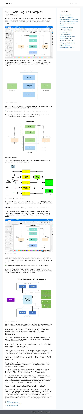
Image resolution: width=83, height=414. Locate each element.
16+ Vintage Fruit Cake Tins (67, 47)
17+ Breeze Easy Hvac (65, 32)
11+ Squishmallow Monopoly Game (69, 21)
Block (8, 402)
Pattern (8, 401)
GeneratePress (48, 412)
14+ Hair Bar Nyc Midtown (12, 405)
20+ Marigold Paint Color (66, 27)
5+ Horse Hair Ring (65, 45)
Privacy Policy (73, 3)
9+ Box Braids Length (65, 34)
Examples (16, 402)
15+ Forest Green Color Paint (67, 36)
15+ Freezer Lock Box (65, 15)
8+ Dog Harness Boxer (65, 30)
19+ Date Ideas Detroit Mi (66, 41)
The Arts (8, 3)
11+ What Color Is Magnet (66, 17)
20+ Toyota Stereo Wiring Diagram (14, 403)
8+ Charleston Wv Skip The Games (69, 19)
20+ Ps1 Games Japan (65, 38)
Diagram (11, 402)
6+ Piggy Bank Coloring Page (67, 43)
